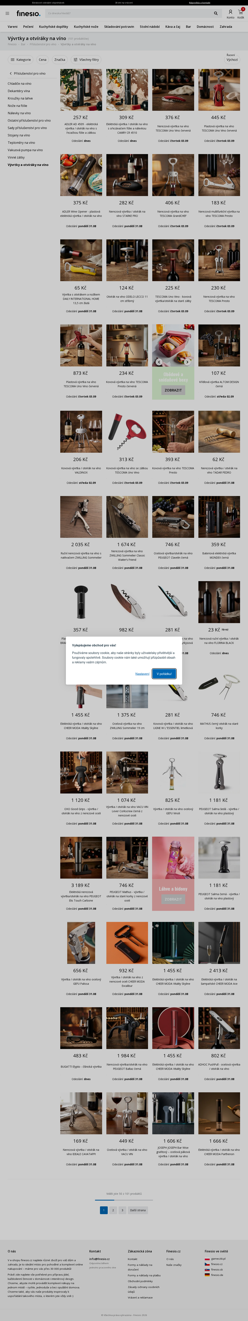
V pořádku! (164, 673)
